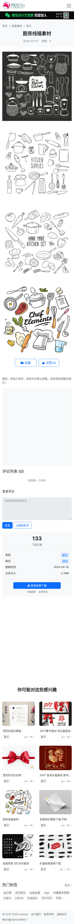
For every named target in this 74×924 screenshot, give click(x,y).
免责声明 (49, 914)
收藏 (27, 363)
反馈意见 (43, 592)
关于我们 (36, 914)
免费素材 (17, 25)
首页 (5, 25)
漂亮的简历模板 (12, 730)
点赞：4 (46, 41)
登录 (7, 525)
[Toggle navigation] (69, 6)
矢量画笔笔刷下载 (50, 863)
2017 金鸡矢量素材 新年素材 (55, 775)
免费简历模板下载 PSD (53, 819)
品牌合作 (62, 914)
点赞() (50, 363)
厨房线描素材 (11, 819)
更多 (68, 885)
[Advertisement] (37, 427)
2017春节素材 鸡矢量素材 (55, 730)
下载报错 (30, 592)
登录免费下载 (38, 585)
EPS (65, 561)
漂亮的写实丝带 (12, 775)
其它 (28, 25)
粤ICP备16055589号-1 (15, 919)
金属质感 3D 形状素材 (16, 863)
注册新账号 (22, 525)
